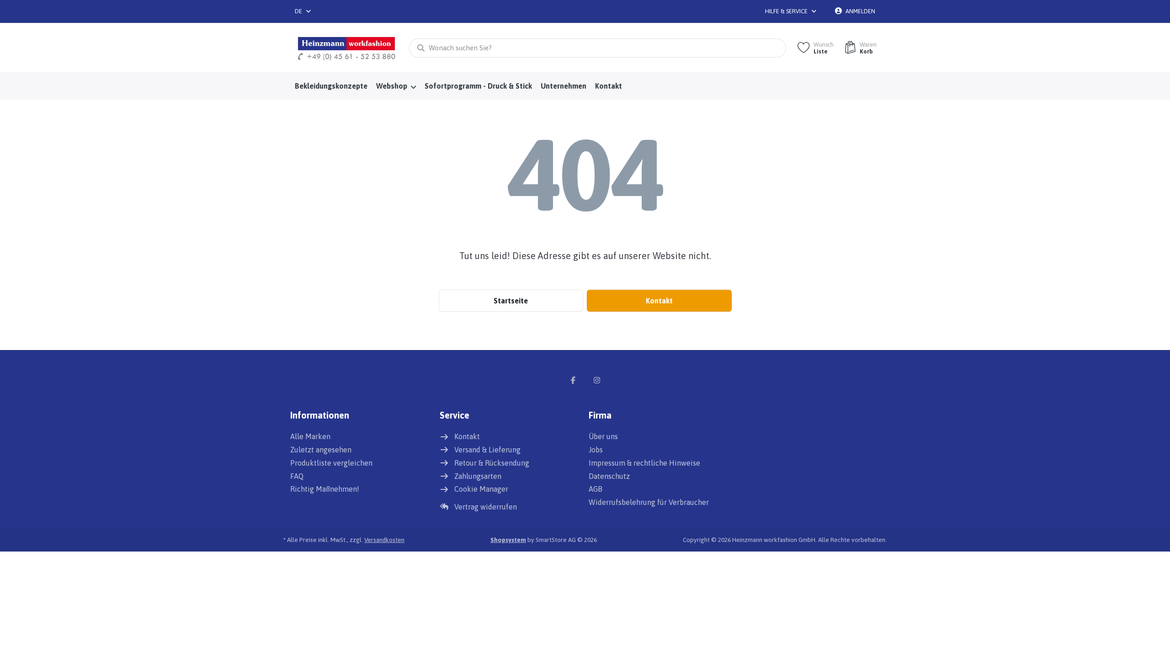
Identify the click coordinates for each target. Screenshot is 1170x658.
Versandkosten (384, 539)
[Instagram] (597, 380)
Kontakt (659, 301)
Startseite (511, 301)
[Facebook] (573, 380)
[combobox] (303, 11)
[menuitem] (331, 86)
